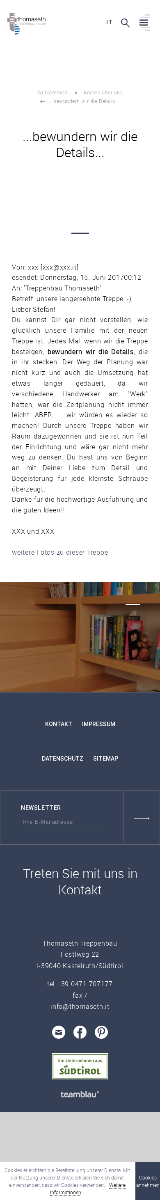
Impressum (98, 724)
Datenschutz (62, 758)
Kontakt (58, 724)
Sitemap (105, 758)
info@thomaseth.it (80, 1006)
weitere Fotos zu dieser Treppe (60, 552)
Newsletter (41, 808)
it (109, 22)
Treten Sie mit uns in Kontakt (80, 881)
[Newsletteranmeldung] (141, 817)
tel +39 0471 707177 (80, 983)
